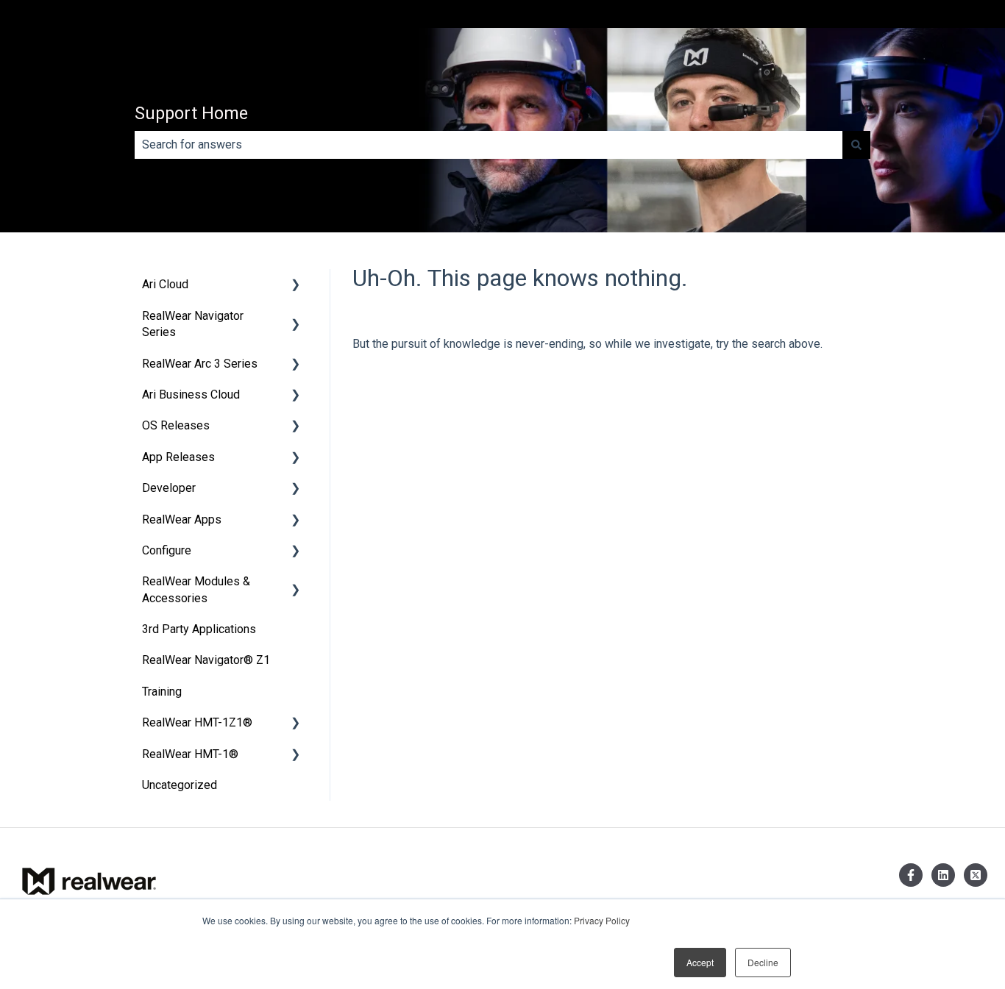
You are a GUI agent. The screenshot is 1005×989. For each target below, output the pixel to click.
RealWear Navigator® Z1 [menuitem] (206, 660)
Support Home (191, 114)
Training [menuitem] (162, 692)
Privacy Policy (602, 920)
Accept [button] (700, 962)
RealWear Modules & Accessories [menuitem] (196, 589)
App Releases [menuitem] (178, 457)
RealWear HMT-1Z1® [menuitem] (197, 722)
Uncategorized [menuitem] (179, 785)
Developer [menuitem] (169, 488)
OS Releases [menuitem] (176, 425)
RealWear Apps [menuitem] (181, 519)
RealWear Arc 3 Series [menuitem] (200, 364)
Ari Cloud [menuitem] (165, 284)
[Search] (856, 145)
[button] (296, 286)
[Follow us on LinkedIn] (943, 875)
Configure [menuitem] (166, 550)
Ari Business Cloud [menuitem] (191, 394)
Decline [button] (762, 962)
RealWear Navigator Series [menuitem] (193, 324)
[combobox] (488, 145)
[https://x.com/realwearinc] (975, 875)
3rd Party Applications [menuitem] (199, 629)
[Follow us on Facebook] (911, 875)
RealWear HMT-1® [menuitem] (190, 754)
